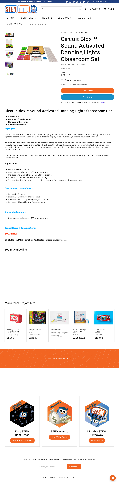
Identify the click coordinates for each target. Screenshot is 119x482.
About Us (85, 18)
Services (27, 18)
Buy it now (88, 97)
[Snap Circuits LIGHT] (38, 325)
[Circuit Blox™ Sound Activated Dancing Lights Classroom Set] (14, 275)
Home (63, 32)
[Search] (80, 9)
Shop (11, 18)
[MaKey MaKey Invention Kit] (16, 325)
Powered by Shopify (66, 477)
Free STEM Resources (56, 18)
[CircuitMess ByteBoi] (103, 325)
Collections (72, 32)
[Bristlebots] (60, 324)
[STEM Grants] (59, 414)
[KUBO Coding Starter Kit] (81, 325)
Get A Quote (38, 24)
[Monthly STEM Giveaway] (97, 414)
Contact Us (15, 24)
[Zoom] (37, 54)
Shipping (64, 84)
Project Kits (83, 32)
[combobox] (61, 9)
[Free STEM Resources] (22, 414)
